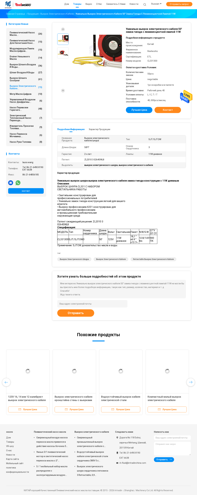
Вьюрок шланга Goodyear (26, 79)
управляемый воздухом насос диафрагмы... (26, 100)
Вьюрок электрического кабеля (91, 432)
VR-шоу (10, 446)
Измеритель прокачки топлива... (26, 127)
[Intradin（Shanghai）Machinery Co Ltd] (18, 4)
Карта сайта (12, 459)
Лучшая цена (139, 109)
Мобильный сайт (15, 463)
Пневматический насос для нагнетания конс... (26, 41)
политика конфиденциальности (17, 469)
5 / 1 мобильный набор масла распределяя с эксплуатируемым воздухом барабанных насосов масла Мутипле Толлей (51, 471)
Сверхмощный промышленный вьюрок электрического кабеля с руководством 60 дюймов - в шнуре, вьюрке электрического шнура (92, 442)
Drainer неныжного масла (26, 57)
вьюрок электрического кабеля (111, 259)
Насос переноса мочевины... (26, 135)
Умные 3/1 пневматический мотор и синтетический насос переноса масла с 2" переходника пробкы (52, 457)
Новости (10, 455)
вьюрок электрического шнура (74, 259)
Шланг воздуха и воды (26, 72)
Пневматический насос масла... (26, 33)
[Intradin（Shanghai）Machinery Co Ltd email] (10, 182)
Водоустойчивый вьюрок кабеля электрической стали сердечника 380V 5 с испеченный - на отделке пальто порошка (92, 457)
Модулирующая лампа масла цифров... (26, 49)
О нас (9, 450)
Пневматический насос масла (50, 432)
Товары (10, 442)
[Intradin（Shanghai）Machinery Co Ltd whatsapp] (18, 182)
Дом (8, 437)
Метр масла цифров (26, 94)
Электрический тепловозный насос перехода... (26, 118)
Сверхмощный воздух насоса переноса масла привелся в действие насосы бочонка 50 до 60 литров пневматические (52, 442)
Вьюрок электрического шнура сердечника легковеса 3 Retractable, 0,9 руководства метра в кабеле (92, 471)
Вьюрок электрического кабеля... (26, 87)
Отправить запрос (179, 4)
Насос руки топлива (26, 142)
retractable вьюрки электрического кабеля (153, 259)
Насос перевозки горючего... (26, 108)
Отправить (76, 313)
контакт (26, 191)
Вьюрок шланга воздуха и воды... (26, 65)
